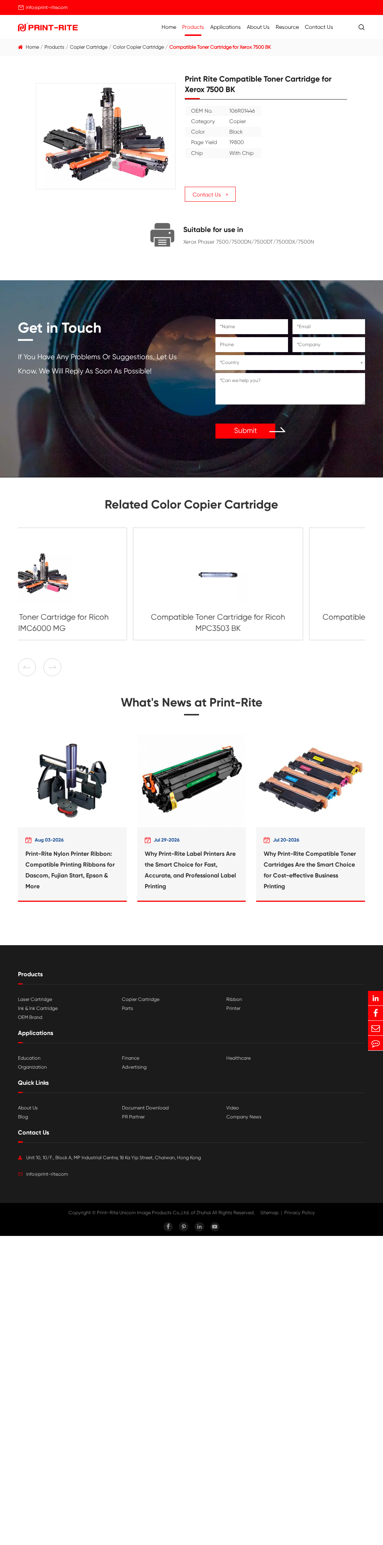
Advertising (134, 1067)
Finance (130, 1058)
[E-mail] (375, 1028)
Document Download (145, 1108)
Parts (127, 1008)
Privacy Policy (299, 1212)
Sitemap (269, 1212)
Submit (245, 430)
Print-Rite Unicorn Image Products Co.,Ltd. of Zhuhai (154, 1212)
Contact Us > (210, 195)
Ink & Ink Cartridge (38, 1008)
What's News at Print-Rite (192, 702)
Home (169, 27)
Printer (233, 1008)
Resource (287, 27)
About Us (258, 27)
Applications (225, 27)
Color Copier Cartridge (138, 47)
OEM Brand (30, 1017)
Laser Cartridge (35, 999)
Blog (23, 1117)
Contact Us (319, 27)
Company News (243, 1117)
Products (193, 27)
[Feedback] (375, 1043)
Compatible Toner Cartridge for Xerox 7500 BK (220, 47)
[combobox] (290, 362)
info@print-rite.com (47, 7)
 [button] (52, 667)
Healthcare (238, 1058)
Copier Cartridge (88, 47)
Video (232, 1108)
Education (29, 1058)
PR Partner (133, 1117)
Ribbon (234, 999)
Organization (32, 1067)
